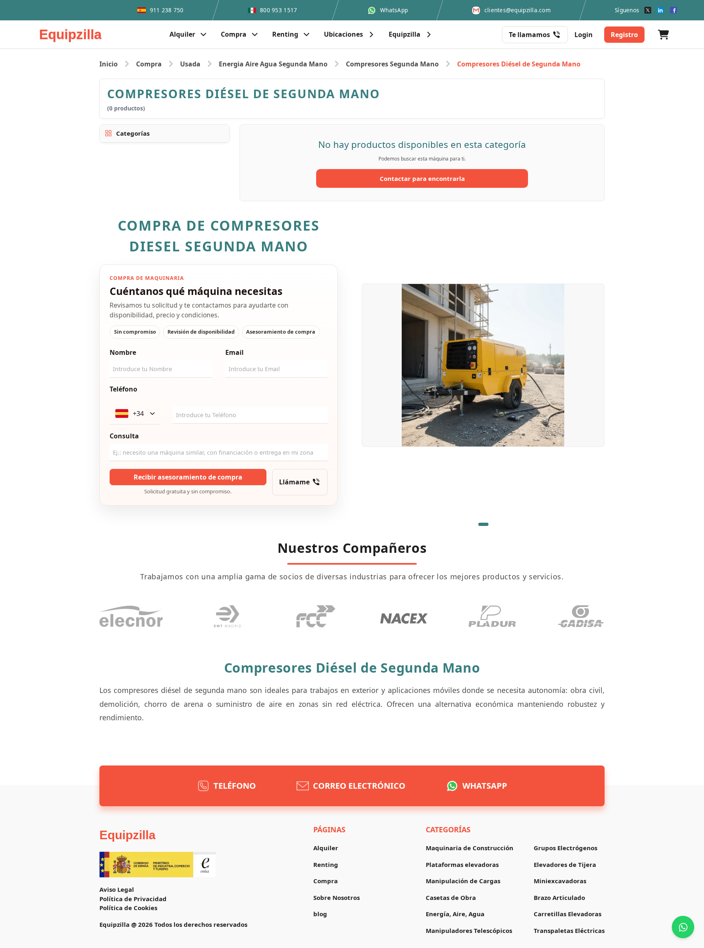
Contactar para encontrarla (422, 178)
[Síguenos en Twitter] (647, 10)
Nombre (123, 352)
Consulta (124, 435)
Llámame (294, 481)
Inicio (108, 63)
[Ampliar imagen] (483, 365)
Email (234, 352)
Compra (149, 63)
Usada (190, 63)
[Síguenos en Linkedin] (660, 10)
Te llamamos (529, 34)
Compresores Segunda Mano (392, 63)
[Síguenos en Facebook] (673, 10)
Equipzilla (127, 835)
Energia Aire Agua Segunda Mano (273, 63)
